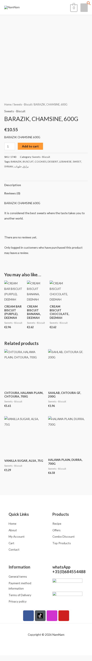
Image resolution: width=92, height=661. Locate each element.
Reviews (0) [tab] (12, 193)
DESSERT (52, 161)
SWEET (77, 161)
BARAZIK (16, 161)
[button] (89, 4)
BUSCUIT (28, 161)
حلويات (18, 166)
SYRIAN (8, 166)
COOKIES (40, 161)
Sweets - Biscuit (22, 104)
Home (8, 104)
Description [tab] (12, 185)
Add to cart (30, 146)
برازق (26, 166)
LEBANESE (65, 161)
